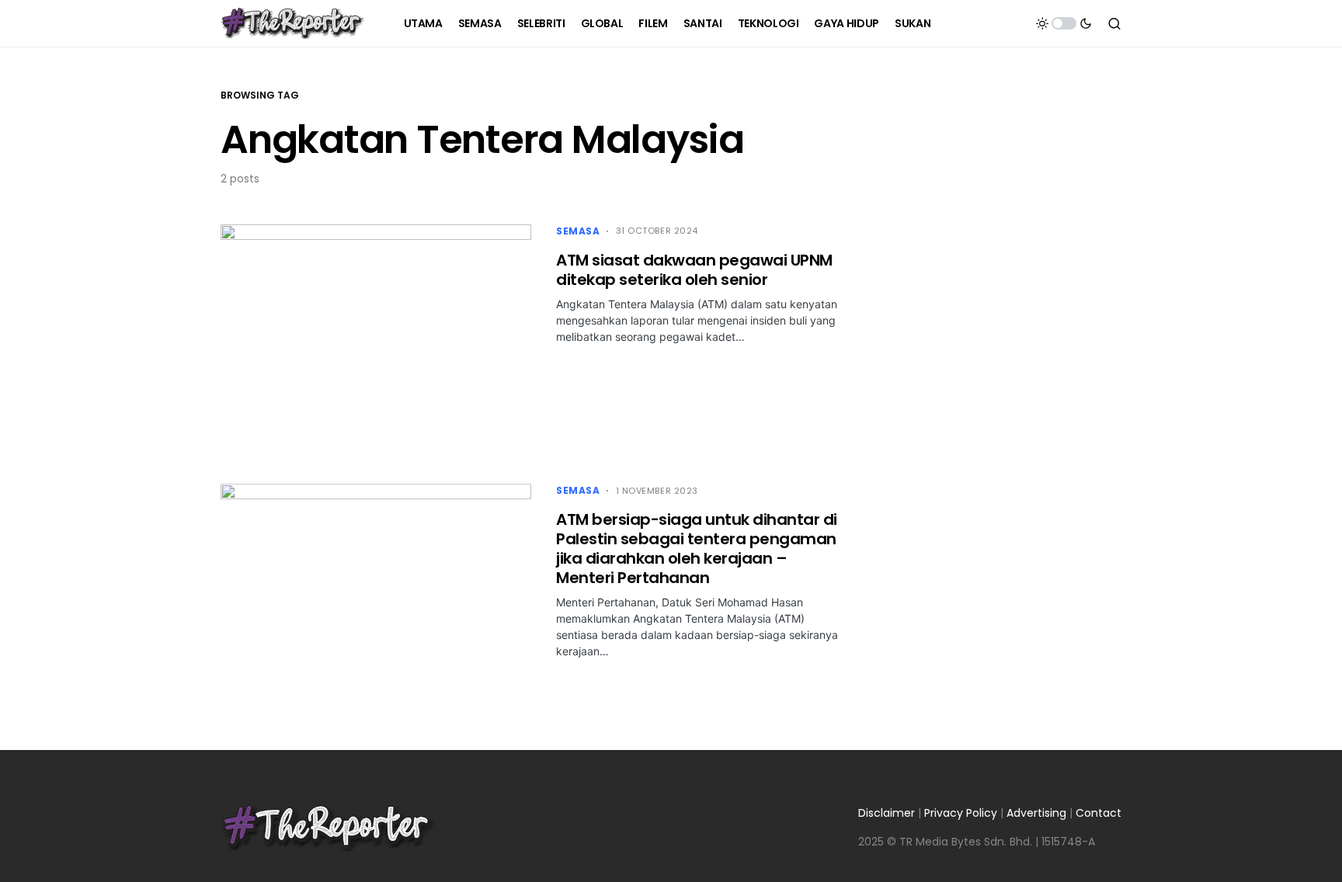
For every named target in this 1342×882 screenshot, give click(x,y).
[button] (1064, 23)
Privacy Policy (960, 813)
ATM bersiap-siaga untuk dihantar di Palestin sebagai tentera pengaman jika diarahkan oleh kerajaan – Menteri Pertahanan (696, 549)
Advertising (1036, 813)
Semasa (578, 231)
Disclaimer (886, 813)
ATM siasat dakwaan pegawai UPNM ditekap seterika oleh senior (694, 269)
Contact (1098, 813)
